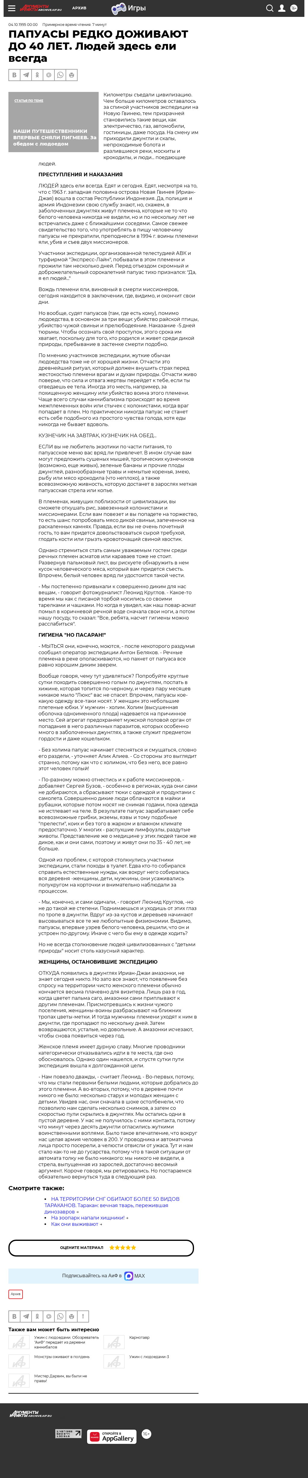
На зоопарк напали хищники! (88, 1218)
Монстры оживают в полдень (62, 1356)
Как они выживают (74, 1224)
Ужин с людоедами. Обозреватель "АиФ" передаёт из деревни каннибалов (66, 1342)
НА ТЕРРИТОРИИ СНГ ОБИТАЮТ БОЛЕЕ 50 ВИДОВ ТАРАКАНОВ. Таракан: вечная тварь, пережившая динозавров (112, 1205)
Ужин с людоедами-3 (149, 1356)
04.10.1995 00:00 (23, 24)
